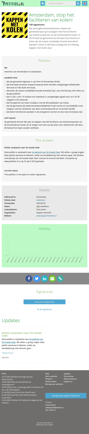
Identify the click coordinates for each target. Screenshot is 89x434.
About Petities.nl (70, 379)
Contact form (50, 405)
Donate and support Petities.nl (66, 395)
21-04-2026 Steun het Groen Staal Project (18, 392)
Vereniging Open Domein (44, 425)
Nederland (40, 200)
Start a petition (51, 376)
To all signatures (44, 309)
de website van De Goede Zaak (46, 152)
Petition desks (50, 381)
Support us (68, 381)
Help (47, 374)
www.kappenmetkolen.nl (46, 216)
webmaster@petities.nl (54, 407)
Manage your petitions (54, 384)
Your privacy (68, 376)
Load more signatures (44, 302)
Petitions (48, 379)
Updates (67, 374)
